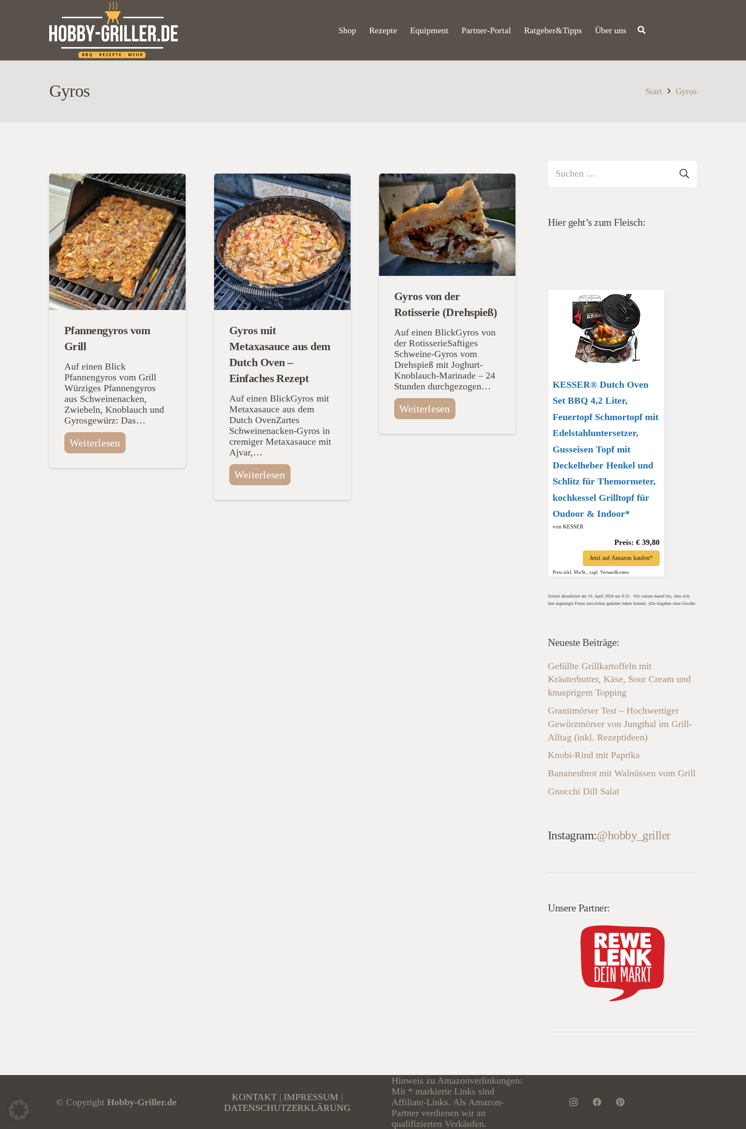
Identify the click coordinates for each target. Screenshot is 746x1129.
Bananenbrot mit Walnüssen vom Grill (621, 773)
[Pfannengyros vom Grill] (117, 179)
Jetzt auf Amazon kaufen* (621, 558)
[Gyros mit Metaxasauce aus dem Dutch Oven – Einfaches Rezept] (282, 179)
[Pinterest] (620, 1102)
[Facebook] (597, 1102)
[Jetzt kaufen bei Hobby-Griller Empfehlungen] (606, 359)
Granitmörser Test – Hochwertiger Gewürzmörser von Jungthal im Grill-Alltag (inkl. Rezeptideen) (620, 724)
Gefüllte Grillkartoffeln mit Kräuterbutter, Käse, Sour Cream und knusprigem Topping (619, 679)
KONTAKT (254, 1096)
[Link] (113, 30)
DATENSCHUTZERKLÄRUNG (287, 1107)
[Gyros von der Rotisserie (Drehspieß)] (447, 179)
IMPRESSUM (311, 1096)
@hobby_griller (633, 835)
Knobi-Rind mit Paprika (594, 755)
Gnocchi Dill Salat (583, 791)
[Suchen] (641, 30)
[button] (19, 1110)
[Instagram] (574, 1102)
